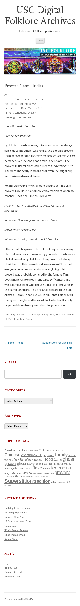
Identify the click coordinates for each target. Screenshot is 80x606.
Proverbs (60, 314)
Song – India (13, 342)
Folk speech (38, 314)
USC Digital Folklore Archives (40, 15)
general (50, 314)
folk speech (36, 459)
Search (11, 362)
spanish (44, 477)
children (59, 450)
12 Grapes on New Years (17, 521)
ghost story (26, 464)
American (10, 450)
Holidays (9, 468)
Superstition (18, 481)
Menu (40, 40)
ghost (68, 459)
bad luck (22, 450)
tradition (41, 481)
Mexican (17, 473)
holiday (67, 464)
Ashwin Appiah (25, 319)
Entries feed (10, 567)
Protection (48, 473)
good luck (41, 463)
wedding (8, 485)
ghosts (10, 463)
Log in (7, 563)
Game (58, 459)
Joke (37, 468)
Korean (46, 468)
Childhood (45, 450)
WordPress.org (12, 576)
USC (68, 482)
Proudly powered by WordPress (20, 599)
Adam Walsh (11, 539)
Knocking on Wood (14, 535)
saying (29, 476)
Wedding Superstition (15, 512)
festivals (8, 460)
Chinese (12, 454)
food (49, 459)
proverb (62, 472)
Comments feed (13, 572)
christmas (28, 455)
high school (55, 463)
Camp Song (10, 526)
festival (72, 455)
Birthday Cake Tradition (17, 508)
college (41, 455)
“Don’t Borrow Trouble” (16, 530)
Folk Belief (20, 459)
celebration (33, 451)
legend (58, 467)
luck (69, 468)
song (36, 476)
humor (19, 468)
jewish (28, 468)
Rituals (20, 476)
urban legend (58, 482)
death (50, 455)
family (61, 454)
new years (37, 473)
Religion (9, 476)
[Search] (69, 374)
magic (7, 473)
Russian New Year (14, 517)
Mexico (27, 473)
